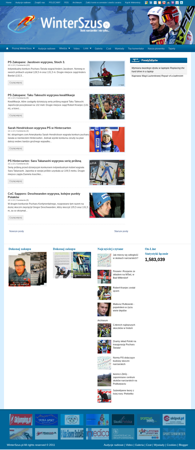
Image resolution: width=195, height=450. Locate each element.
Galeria (98, 48)
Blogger (183, 444)
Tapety (171, 48)
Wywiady (119, 48)
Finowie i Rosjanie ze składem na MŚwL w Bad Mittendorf (124, 274)
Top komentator (136, 48)
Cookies (172, 444)
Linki (85, 48)
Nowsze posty (16, 231)
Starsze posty (121, 231)
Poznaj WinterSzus (22, 48)
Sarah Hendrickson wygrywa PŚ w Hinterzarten (39, 127)
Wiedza (63, 48)
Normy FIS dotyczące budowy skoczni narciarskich (124, 361)
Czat (108, 48)
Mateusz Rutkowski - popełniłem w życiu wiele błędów (123, 307)
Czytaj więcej (16, 82)
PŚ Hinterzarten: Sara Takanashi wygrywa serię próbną (44, 160)
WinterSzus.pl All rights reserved (26, 444)
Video (77, 48)
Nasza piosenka (156, 48)
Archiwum (103, 320)
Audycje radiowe (46, 48)
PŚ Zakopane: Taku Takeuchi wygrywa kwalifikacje (41, 95)
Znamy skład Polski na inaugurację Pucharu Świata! (124, 344)
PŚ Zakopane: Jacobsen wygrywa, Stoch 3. (36, 62)
